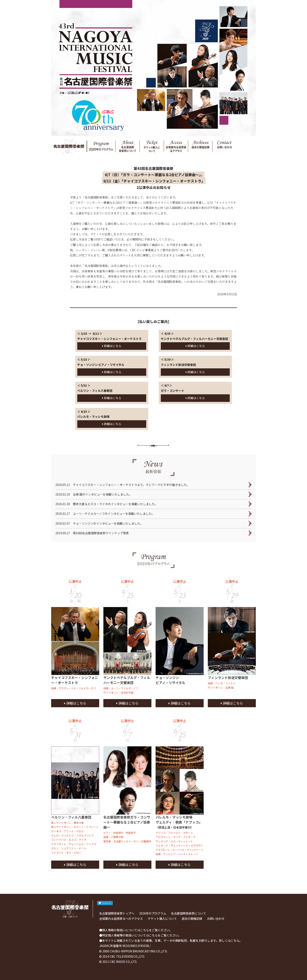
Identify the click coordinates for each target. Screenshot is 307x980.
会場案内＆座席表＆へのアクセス (121, 918)
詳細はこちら (112, 346)
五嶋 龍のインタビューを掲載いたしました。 (93, 494)
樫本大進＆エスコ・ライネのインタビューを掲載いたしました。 (106, 504)
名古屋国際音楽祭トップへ (116, 913)
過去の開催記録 (192, 918)
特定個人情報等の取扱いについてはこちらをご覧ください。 (141, 935)
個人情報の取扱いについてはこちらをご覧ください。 (137, 930)
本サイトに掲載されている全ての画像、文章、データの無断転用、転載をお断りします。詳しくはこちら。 (172, 940)
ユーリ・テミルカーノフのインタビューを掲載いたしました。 (105, 513)
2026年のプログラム (152, 913)
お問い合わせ (216, 918)
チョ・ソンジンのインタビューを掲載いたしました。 (99, 523)
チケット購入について (162, 918)
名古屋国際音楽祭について (188, 913)
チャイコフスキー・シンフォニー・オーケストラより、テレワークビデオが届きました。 (122, 485)
